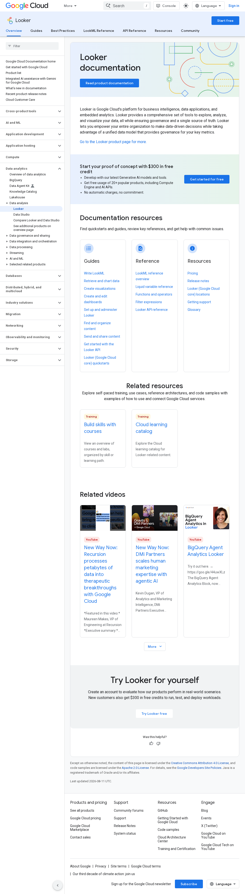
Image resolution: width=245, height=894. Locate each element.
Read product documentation (109, 83)
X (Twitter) (209, 826)
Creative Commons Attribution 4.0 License (200, 763)
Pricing (193, 273)
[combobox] (127, 5)
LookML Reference (99, 30)
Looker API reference (152, 310)
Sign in (233, 6)
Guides (36, 30)
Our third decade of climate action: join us (104, 874)
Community (190, 30)
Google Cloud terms (146, 866)
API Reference (134, 30)
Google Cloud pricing (85, 818)
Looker (23, 20)
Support (120, 818)
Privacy (100, 866)
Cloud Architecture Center (172, 839)
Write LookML (94, 273)
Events (206, 818)
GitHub (163, 810)
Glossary (194, 310)
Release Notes (125, 826)
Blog (204, 810)
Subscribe (189, 884)
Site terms (119, 866)
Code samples (168, 830)
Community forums (129, 810)
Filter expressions (149, 302)
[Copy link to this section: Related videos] (132, 494)
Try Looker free (154, 713)
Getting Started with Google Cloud (173, 820)
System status (125, 833)
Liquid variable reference (154, 287)
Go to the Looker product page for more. (113, 142)
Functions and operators (154, 294)
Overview (14, 30)
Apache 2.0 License (135, 768)
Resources (163, 30)
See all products (82, 810)
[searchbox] (32, 46)
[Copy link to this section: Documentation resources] (169, 218)
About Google (80, 866)
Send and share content (102, 336)
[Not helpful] (158, 743)
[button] (28, 111)
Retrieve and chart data (101, 281)
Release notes (198, 281)
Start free (225, 20)
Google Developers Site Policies (199, 768)
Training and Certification (176, 849)
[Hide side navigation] (57, 885)
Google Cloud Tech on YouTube (217, 847)
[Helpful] (151, 743)
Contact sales (80, 837)
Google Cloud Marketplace (80, 828)
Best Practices (63, 30)
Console (169, 6)
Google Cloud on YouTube (213, 835)
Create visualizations (100, 289)
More (68, 6)
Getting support (199, 302)
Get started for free (207, 179)
